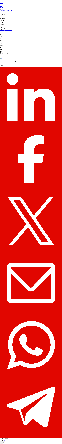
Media (8, 10)
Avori (5, 440)
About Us (1, 10)
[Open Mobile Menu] (2, 9)
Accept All (2, 443)
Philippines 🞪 (4, 30)
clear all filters (15, 57)
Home (1, 14)
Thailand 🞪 (10, 30)
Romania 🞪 (7, 30)
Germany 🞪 (1, 30)
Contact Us (11, 10)
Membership (4, 10)
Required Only (2, 442)
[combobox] (31, 17)
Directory (7, 10)
